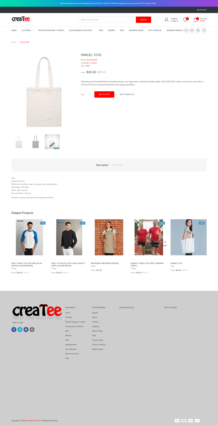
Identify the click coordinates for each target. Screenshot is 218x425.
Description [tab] (102, 165)
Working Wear (71, 345)
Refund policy (97, 349)
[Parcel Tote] (18, 142)
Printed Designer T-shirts (75, 322)
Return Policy (97, 331)
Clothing (68, 317)
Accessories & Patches (74, 326)
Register (174, 19)
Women (68, 335)
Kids (67, 340)
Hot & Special (70, 349)
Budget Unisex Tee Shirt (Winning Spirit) (147, 264)
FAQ (67, 358)
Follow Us (175, 30)
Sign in (175, 21)
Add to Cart (104, 94)
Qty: (82, 94)
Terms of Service (99, 345)
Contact (95, 322)
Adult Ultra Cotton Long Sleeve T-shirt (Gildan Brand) (68, 264)
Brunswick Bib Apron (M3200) (105, 263)
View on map (17, 322)
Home (13, 42)
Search (95, 313)
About (94, 317)
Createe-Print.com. (33, 421)
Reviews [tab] (117, 165)
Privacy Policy (97, 340)
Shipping (95, 326)
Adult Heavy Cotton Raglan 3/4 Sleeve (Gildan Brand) (26, 264)
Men (67, 331)
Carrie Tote (176, 263)
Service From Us (72, 354)
